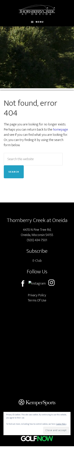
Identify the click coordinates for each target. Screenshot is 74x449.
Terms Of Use (37, 300)
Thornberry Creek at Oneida (37, 10)
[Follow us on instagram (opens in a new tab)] (51, 283)
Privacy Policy (37, 295)
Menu (40, 22)
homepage (60, 130)
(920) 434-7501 (37, 240)
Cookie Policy (61, 424)
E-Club (37, 261)
